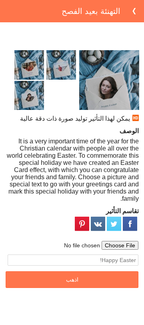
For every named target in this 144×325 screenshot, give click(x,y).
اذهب (72, 279)
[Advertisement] (72, 36)
